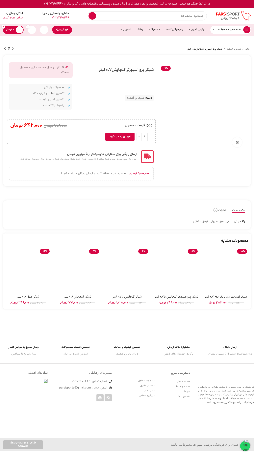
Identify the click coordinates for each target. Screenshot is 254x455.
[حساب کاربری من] (44, 30)
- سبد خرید (148, 390)
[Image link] (36, 418)
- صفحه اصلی (183, 381)
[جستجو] (92, 16)
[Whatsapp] (108, 397)
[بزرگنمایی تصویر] (237, 142)
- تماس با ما (184, 396)
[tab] (238, 210)
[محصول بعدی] (5, 49)
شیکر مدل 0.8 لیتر (28, 297)
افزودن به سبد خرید (120, 137)
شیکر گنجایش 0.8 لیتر (77, 297)
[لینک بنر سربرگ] (127, 4)
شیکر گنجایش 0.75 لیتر (127, 297)
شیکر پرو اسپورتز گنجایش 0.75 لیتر (176, 297)
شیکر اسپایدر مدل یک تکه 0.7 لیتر (226, 297)
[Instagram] (100, 397)
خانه (247, 49)
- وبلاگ (186, 391)
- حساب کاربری (147, 386)
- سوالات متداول (146, 381)
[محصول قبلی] (13, 49)
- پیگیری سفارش (146, 395)
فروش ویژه (62, 30)
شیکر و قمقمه (233, 49)
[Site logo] (233, 15)
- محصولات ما (183, 386)
